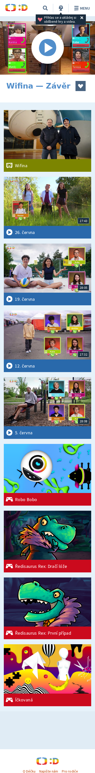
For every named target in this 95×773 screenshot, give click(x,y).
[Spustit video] (47, 48)
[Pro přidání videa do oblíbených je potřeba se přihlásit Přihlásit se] (80, 86)
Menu (85, 8)
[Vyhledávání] (45, 8)
